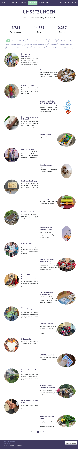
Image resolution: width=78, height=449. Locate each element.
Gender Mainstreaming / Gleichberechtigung (36, 44)
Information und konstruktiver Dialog (37, 40)
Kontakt (6, 445)
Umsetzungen (32, 2)
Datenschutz (20, 445)
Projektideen (23, 2)
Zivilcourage (52, 40)
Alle (8, 40)
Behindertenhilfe (27, 47)
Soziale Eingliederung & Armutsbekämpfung (60, 47)
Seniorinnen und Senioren (66, 44)
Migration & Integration (40, 47)
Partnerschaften (44, 2)
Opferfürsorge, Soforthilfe (13, 47)
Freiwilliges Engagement (64, 40)
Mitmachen (11, 2)
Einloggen (63, 2)
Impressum (12, 445)
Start (4, 2)
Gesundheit (19, 44)
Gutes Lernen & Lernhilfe (18, 40)
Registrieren (72, 2)
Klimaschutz (54, 44)
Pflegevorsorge (10, 44)
